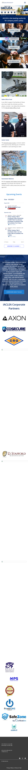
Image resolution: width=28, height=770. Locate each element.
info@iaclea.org (5, 751)
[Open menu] (24, 2)
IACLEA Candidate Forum (14, 207)
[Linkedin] (25, 758)
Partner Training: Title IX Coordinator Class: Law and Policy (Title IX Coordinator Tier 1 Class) (15, 232)
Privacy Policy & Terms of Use (14, 768)
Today (14, 241)
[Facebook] (20, 758)
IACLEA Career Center (10, 143)
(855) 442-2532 (9, 750)
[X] (22, 758)
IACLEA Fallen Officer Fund (12, 108)
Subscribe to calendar (13, 246)
